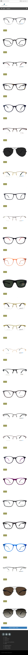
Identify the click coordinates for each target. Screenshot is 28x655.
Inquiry (5, 30)
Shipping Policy (8, 645)
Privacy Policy (7, 648)
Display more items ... (14, 627)
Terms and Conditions (9, 642)
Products (8, 8)
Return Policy (7, 646)
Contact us (7, 638)
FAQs (6, 643)
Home (4, 8)
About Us (7, 640)
